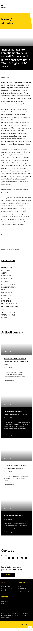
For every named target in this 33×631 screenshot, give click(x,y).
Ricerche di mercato (9, 304)
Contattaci (24, 624)
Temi (3, 309)
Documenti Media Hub (9, 287)
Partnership (6, 301)
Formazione (6, 270)
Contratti (5, 281)
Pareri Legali (6, 298)
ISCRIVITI (8, 574)
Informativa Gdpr (23, 591)
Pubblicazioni (6, 267)
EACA (3, 290)
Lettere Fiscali (7, 293)
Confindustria (7, 279)
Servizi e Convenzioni (9, 306)
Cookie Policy (22, 589)
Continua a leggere (9, 380)
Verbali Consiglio (8, 315)
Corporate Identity (8, 284)
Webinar (4, 318)
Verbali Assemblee (8, 312)
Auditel (4, 273)
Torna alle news (12, 249)
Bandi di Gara (6, 276)
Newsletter (6, 295)
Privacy (20, 586)
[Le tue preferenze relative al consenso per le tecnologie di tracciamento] (30, 628)
